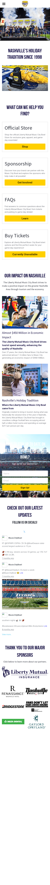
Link (21, 573)
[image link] (25, 672)
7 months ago (8, 558)
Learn (25, 218)
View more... (7, 634)
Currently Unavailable (24, 254)
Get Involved (25, 182)
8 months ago (8, 629)
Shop (25, 146)
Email (6, 480)
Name (6, 473)
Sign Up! (25, 487)
